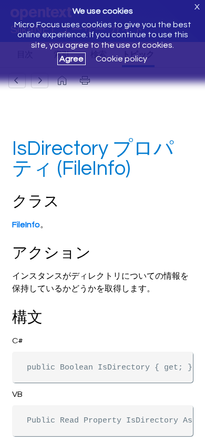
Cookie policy (121, 59)
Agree (71, 59)
